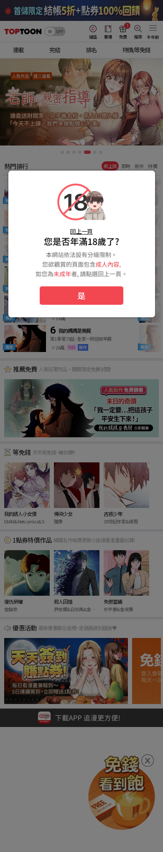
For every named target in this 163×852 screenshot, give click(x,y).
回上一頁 (81, 231)
